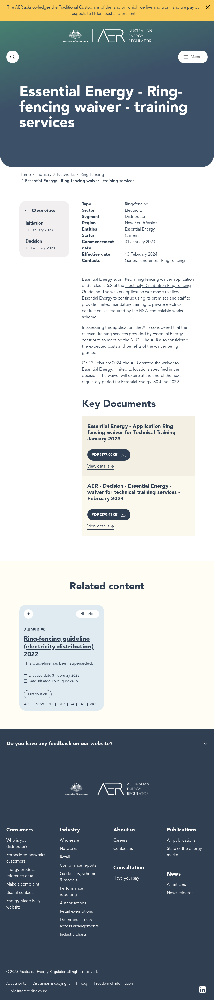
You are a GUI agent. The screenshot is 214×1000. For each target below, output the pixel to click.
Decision (34, 241)
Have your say (126, 878)
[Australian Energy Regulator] (107, 35)
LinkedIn (202, 989)
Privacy (82, 983)
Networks (66, 174)
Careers (120, 840)
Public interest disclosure (26, 991)
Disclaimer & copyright (51, 983)
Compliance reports (78, 865)
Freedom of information (113, 983)
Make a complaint (22, 884)
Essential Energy (140, 229)
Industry (44, 174)
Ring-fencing (92, 174)
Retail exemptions (76, 911)
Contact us (123, 848)
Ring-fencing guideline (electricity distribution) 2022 (59, 646)
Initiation (34, 223)
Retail (65, 857)
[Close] (207, 7)
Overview (44, 210)
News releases (180, 892)
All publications (181, 840)
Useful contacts (20, 892)
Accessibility (16, 983)
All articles (176, 884)
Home (25, 174)
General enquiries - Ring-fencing (155, 260)
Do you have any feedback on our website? (59, 743)
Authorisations (73, 903)
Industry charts (73, 934)
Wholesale (69, 840)
